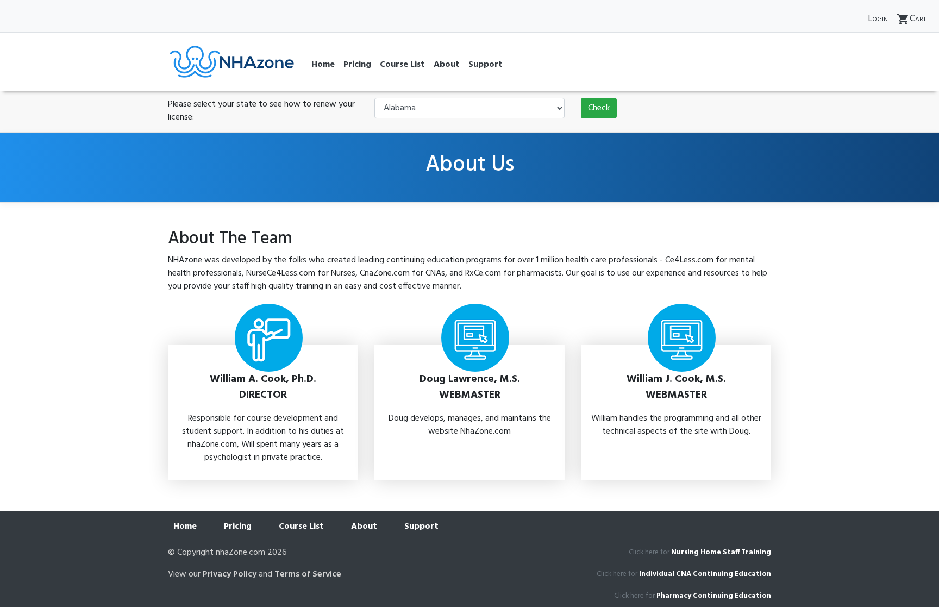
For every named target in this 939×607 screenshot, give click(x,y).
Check (599, 108)
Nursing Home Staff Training (721, 552)
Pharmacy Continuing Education (713, 596)
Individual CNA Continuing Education (705, 574)
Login (878, 18)
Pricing (357, 65)
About (447, 65)
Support (485, 65)
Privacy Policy (229, 574)
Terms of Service (307, 574)
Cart (911, 18)
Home (323, 65)
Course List (402, 65)
